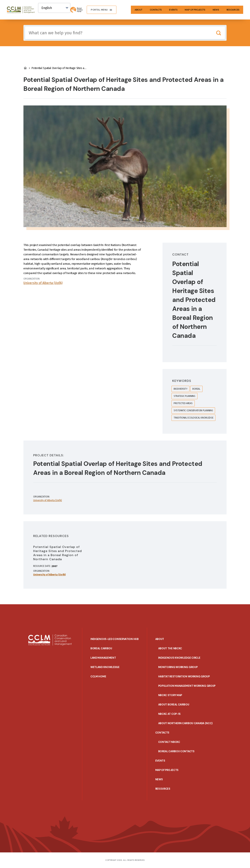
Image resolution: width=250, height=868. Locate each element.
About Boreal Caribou (173, 704)
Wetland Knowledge (105, 667)
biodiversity (180, 389)
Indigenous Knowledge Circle (179, 657)
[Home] (22, 9)
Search (218, 33)
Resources (233, 9)
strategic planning (184, 396)
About (138, 9)
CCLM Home (98, 676)
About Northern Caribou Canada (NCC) (185, 723)
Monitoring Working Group (178, 667)
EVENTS (173, 9)
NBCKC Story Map (170, 695)
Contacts (156, 9)
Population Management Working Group (187, 685)
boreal (196, 389)
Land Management (103, 657)
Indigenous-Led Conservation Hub (114, 639)
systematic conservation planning (193, 410)
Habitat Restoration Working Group (184, 676)
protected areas (183, 403)
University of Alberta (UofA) (42, 283)
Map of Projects (195, 9)
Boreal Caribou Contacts (176, 751)
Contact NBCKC (169, 742)
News (216, 9)
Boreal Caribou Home (25, 68)
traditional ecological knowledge (193, 417)
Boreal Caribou (101, 648)
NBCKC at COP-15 (169, 714)
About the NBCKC (170, 648)
